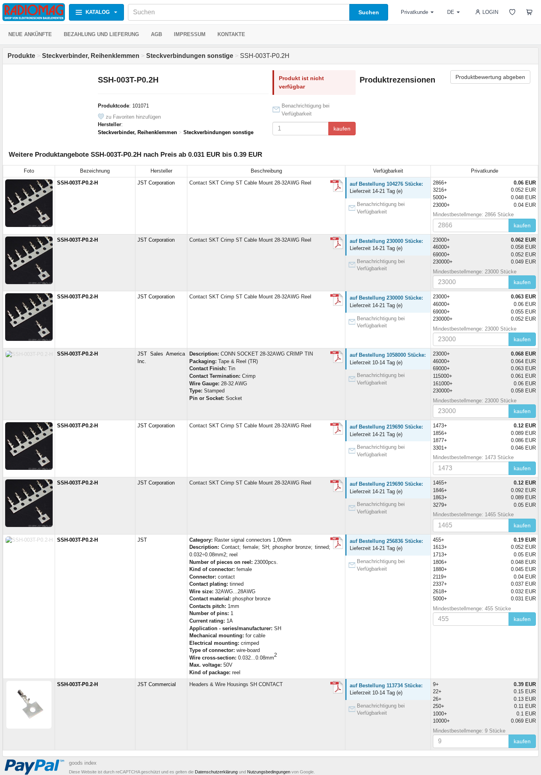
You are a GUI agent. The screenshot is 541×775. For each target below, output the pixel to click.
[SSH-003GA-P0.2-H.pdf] (336, 356)
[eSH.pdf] (336, 687)
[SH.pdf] (336, 543)
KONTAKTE (231, 34)
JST (142, 540)
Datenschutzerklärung (216, 771)
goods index (83, 763)
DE (450, 12)
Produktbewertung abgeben (490, 77)
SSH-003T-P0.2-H (77, 183)
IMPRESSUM (190, 34)
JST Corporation (156, 183)
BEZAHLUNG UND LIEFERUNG (101, 34)
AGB (156, 34)
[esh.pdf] (336, 185)
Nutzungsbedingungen (268, 771)
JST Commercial (156, 684)
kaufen (342, 128)
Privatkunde (414, 12)
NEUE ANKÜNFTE (30, 34)
